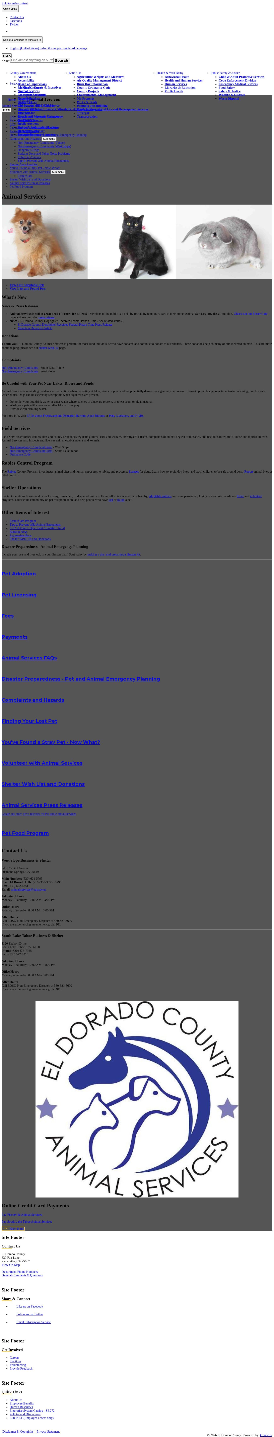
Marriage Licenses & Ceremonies (40, 116)
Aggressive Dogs (20, 535)
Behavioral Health (177, 76)
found (121, 499)
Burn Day (24, 98)
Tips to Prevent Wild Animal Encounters (43, 160)
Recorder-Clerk (28, 130)
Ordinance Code (20, 454)
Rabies (11, 471)
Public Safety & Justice (225, 72)
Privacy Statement (48, 1431)
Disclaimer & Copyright (17, 1431)
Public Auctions (28, 123)
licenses (134, 471)
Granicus (266, 1435)
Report (248, 471)
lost (111, 499)
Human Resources (21, 1407)
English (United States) (48, 31)
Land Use (75, 72)
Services (15, 83)
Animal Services (29, 91)
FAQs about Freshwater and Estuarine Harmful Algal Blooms (66, 415)
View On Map (11, 1265)
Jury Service (26, 112)
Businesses (25, 102)
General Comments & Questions (22, 1275)
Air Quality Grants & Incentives (39, 87)
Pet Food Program (21, 186)
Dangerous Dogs (28, 150)
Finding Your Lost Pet (24, 164)
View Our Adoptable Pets (27, 285)
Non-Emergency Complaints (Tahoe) (41, 142)
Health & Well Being (170, 72)
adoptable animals (160, 496)
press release (46, 317)
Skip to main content (15, 3)
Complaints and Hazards (25, 138)
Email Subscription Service (33, 1322)
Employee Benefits (22, 1403)
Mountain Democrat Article (35, 328)
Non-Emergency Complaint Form (31, 447)
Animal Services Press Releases (30, 183)
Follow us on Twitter (29, 1314)
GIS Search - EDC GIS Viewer (39, 105)
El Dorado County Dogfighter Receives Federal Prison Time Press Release (65, 324)
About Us (24, 76)
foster (240, 496)
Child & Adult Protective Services (241, 76)
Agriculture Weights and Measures (100, 76)
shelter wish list (48, 348)
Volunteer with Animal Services (30, 171)
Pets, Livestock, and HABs (126, 415)
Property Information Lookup (38, 127)
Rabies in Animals (29, 157)
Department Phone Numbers (20, 1271)
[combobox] (22, 39)
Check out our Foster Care (250, 313)
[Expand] (42, 72)
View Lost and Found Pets (28, 288)
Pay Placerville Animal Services (22, 1214)
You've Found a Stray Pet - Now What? (35, 168)
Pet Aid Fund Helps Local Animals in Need (37, 528)
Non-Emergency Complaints (20, 367)
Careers (14, 1357)
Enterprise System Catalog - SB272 (32, 1410)
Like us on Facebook (29, 1306)
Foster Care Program (23, 521)
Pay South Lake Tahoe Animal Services (27, 1221)
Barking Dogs (18, 531)
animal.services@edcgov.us (28, 889)
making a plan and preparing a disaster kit (113, 554)
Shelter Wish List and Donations (30, 179)
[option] (141, 31)
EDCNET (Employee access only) (32, 1418)
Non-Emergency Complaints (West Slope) (44, 146)
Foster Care (25, 175)
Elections (15, 1361)
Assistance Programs (32, 94)
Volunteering (18, 1365)
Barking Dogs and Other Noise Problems (44, 153)
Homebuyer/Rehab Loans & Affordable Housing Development (60, 109)
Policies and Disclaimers (25, 1414)
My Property (26, 120)
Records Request (29, 134)
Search (6, 60)
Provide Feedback (21, 1368)
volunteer (256, 496)
